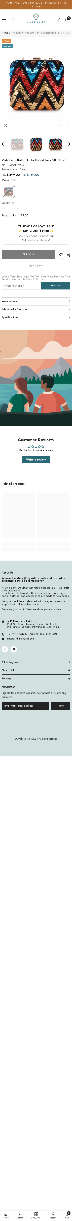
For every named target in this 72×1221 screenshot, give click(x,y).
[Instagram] (14, 649)
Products (16, 32)
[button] (61, 126)
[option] (36, 83)
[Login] (59, 19)
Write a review (36, 460)
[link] (61, 255)
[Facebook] (5, 649)
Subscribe (55, 285)
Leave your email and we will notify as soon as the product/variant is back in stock (36, 278)
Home (5, 32)
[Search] (13, 20)
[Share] (67, 255)
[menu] (4, 20)
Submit (60, 705)
